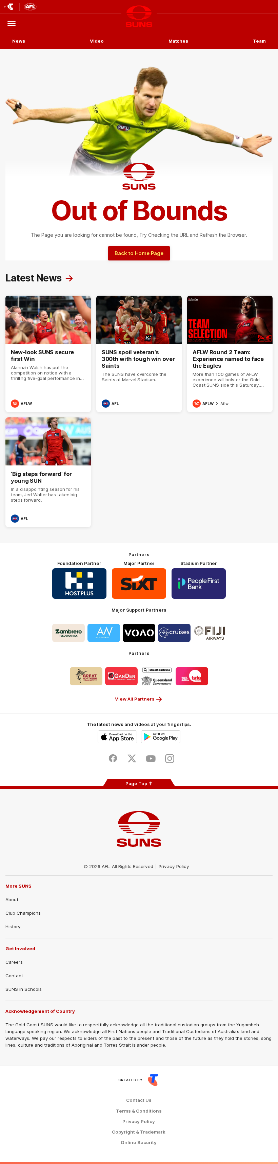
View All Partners (135, 699)
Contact (14, 975)
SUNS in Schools (23, 989)
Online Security (139, 1142)
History (12, 926)
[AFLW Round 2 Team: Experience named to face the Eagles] (230, 354)
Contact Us (139, 1100)
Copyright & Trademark (138, 1132)
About (11, 899)
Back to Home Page (139, 253)
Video (97, 41)
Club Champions (23, 913)
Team (259, 41)
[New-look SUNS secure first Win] (48, 354)
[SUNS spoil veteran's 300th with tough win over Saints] (139, 354)
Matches (178, 41)
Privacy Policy (174, 866)
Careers (14, 962)
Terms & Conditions (139, 1111)
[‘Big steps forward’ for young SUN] (48, 472)
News (18, 41)
